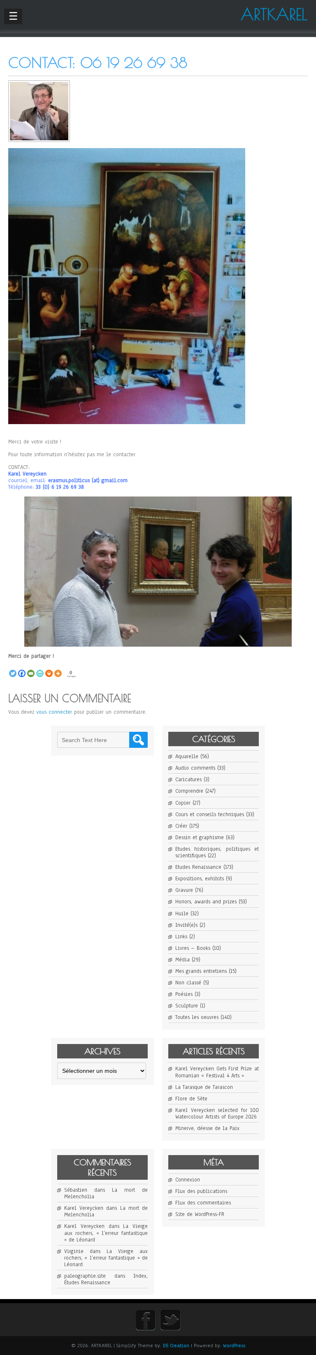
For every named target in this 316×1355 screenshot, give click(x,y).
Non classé (188, 982)
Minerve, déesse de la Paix (207, 1128)
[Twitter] (12, 669)
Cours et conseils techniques (209, 814)
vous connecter (54, 712)
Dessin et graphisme (199, 837)
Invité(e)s (186, 925)
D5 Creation (176, 1345)
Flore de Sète (191, 1098)
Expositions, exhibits (199, 878)
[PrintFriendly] (40, 669)
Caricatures (188, 779)
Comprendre (189, 791)
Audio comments (195, 768)
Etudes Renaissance (198, 867)
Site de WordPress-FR (199, 1214)
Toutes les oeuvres (196, 1017)
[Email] (31, 669)
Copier (183, 803)
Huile (181, 913)
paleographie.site (85, 1276)
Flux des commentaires (203, 1203)
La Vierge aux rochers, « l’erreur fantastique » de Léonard (106, 1233)
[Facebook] (22, 669)
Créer (181, 826)
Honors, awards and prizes (206, 901)
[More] (58, 669)
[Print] (49, 669)
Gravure (184, 890)
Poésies (184, 994)
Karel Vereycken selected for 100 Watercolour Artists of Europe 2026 (217, 1114)
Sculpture (186, 1005)
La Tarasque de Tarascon (204, 1087)
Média (182, 959)
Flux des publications (201, 1191)
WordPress (234, 1345)
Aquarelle (186, 756)
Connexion (187, 1179)
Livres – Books (192, 948)
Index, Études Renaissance (106, 1279)
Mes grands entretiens (201, 971)
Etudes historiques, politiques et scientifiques (217, 852)
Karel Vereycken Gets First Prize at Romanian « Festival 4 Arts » (217, 1072)
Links (181, 936)
